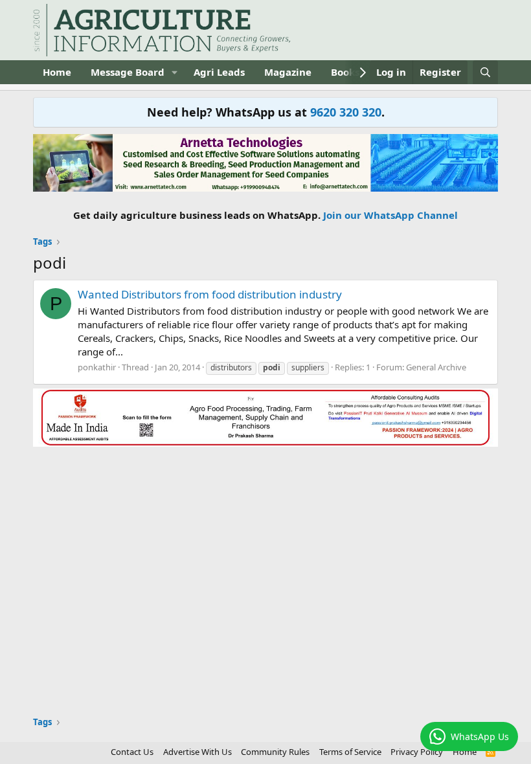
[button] (175, 72)
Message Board (127, 71)
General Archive (436, 367)
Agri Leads (219, 71)
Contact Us (132, 752)
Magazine (287, 71)
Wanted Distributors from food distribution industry (210, 294)
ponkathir (97, 367)
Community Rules (275, 752)
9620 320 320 (345, 112)
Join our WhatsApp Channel (390, 214)
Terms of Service (350, 752)
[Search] (485, 72)
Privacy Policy (416, 752)
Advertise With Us (197, 752)
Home (57, 71)
